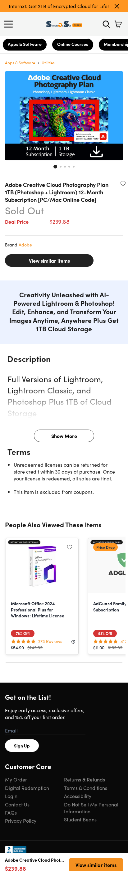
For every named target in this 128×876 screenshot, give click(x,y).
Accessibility (77, 795)
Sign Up (22, 745)
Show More (64, 435)
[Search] (106, 24)
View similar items (49, 260)
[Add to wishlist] (123, 183)
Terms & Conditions (85, 787)
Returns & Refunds (84, 779)
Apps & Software (25, 44)
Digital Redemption (27, 787)
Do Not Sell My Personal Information (91, 808)
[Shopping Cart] (118, 24)
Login (11, 795)
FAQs (11, 812)
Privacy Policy (20, 820)
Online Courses (72, 44)
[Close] (116, 6)
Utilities (48, 63)
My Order (16, 779)
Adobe (25, 244)
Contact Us (17, 804)
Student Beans (80, 819)
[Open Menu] (10, 24)
